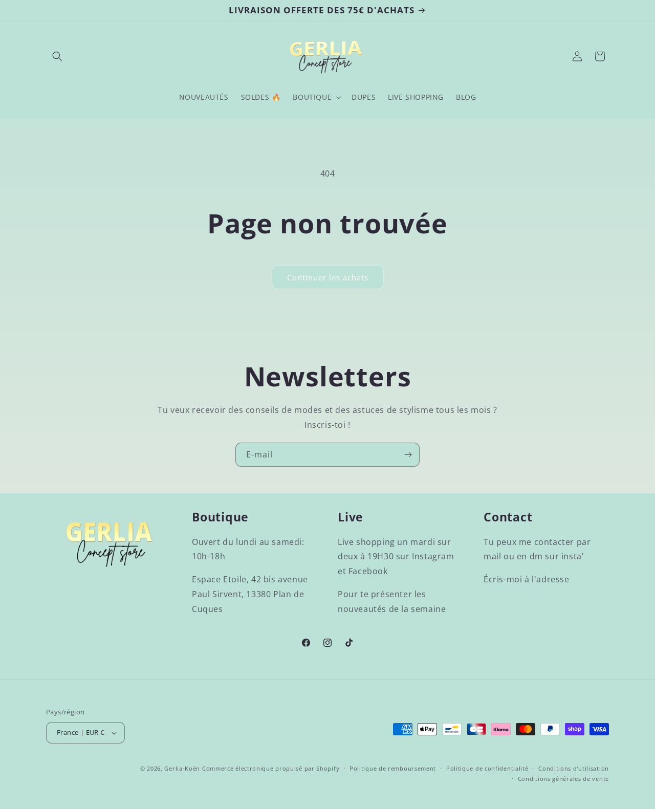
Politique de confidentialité (487, 768)
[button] (57, 56)
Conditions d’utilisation (573, 768)
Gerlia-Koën (182, 768)
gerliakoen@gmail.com (530, 594)
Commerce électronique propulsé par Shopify (270, 768)
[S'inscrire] (408, 455)
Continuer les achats (327, 277)
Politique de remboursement (393, 768)
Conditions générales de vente (563, 778)
